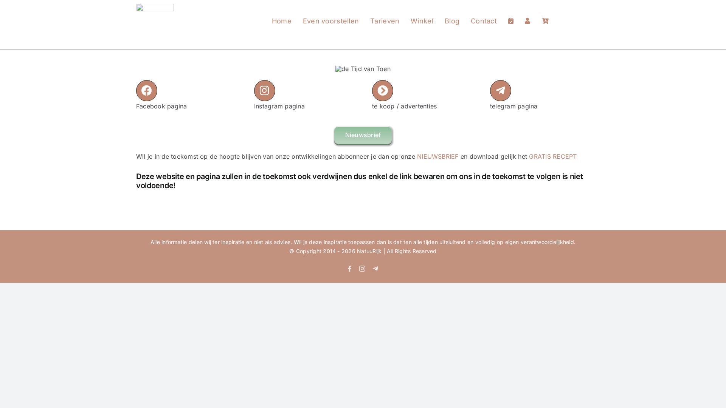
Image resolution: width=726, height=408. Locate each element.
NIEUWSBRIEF (438, 156)
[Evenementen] (510, 13)
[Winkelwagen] (545, 13)
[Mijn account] (527, 13)
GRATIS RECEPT (553, 156)
